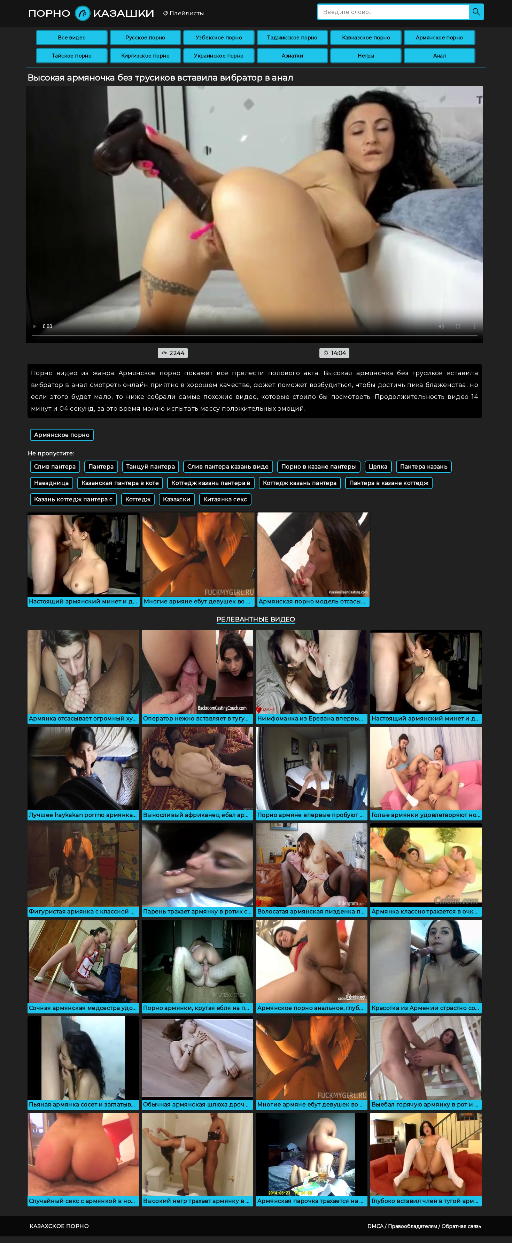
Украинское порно (218, 56)
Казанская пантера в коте (120, 483)
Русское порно (145, 37)
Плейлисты (186, 13)
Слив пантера (55, 466)
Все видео (72, 37)
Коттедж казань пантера (300, 483)
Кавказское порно (366, 37)
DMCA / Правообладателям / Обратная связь (424, 1226)
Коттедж (138, 499)
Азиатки (292, 56)
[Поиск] (476, 11)
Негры (366, 56)
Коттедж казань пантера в (210, 483)
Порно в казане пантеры (318, 466)
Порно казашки (91, 13)
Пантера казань (424, 466)
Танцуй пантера (150, 466)
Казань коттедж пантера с (73, 499)
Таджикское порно (292, 37)
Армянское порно (439, 37)
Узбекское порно (219, 37)
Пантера (101, 466)
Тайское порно (72, 56)
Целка (378, 466)
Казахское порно (59, 1226)
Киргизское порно (145, 56)
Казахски (177, 499)
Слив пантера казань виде (228, 466)
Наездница (51, 483)
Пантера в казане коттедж (389, 483)
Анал (439, 56)
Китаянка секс (225, 499)
